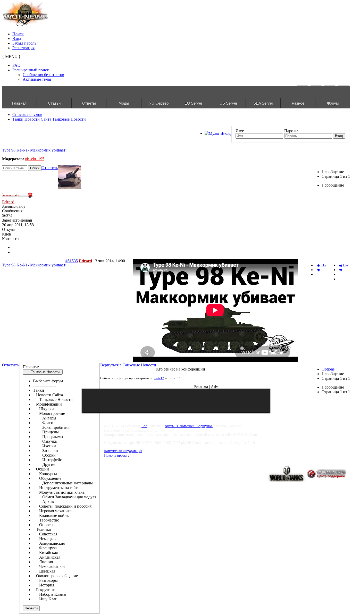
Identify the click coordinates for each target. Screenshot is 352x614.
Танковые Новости (69, 119)
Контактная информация (123, 451)
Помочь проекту (116, 455)
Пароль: (291, 131)
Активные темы (37, 79)
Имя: (240, 131)
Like (345, 265)
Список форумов (27, 114)
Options (328, 369)
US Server (228, 103)
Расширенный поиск (30, 70)
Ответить (49, 167)
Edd (144, 426)
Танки (17, 119)
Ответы (89, 103)
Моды (124, 103)
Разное (298, 103)
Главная (19, 103)
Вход (16, 38)
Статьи (54, 103)
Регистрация (23, 48)
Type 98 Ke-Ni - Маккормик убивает (33, 150)
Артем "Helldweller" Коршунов (189, 426)
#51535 (71, 261)
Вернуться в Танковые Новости (128, 365)
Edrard (8, 201)
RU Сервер (159, 103)
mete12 (159, 378)
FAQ (16, 65)
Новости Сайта (37, 119)
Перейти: (31, 367)
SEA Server (263, 103)
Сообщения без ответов (43, 74)
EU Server (193, 103)
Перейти (31, 608)
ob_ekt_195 (34, 159)
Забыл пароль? (25, 43)
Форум (333, 103)
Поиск (18, 34)
